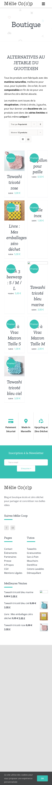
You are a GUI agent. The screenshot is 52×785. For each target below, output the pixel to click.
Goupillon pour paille (38, 166)
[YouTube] (12, 527)
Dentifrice (32, 564)
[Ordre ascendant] (40, 124)
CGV (6, 568)
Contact (8, 548)
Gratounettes (34, 552)
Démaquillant (34, 572)
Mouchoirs (32, 560)
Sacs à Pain (33, 556)
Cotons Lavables (35, 568)
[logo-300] (18, 2)
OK (42, 778)
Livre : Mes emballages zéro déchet (16, 237)
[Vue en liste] (28, 139)
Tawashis (31, 548)
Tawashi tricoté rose (14, 182)
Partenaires (10, 556)
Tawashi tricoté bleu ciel (14, 387)
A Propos (9, 564)
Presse (7, 560)
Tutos (31, 538)
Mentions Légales (13, 572)
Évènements (10, 552)
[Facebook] (6, 527)
